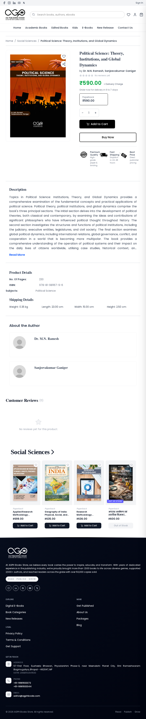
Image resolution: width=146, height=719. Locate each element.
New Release (105, 27)
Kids (75, 27)
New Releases (14, 618)
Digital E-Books (15, 606)
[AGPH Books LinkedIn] (14, 2)
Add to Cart (99, 124)
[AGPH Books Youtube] (19, 2)
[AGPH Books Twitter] (24, 3)
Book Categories (16, 612)
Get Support (13, 646)
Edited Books (59, 27)
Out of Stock (98, 525)
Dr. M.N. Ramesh (93, 71)
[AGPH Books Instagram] (9, 2)
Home (17, 27)
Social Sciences (26, 41)
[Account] (135, 14)
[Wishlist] (128, 14)
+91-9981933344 (23, 686)
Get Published (85, 606)
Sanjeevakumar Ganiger (120, 71)
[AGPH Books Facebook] (4, 2)
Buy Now (108, 137)
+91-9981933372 (22, 682)
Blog (79, 625)
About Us (82, 612)
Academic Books (36, 27)
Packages (82, 618)
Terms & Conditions (18, 640)
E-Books (87, 27)
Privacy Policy (14, 633)
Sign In (139, 2)
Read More (17, 255)
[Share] (64, 64)
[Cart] (141, 14)
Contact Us (125, 27)
